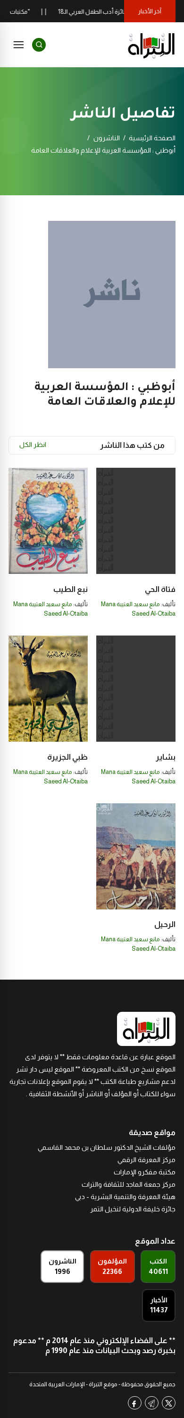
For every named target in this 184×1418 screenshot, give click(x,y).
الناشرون (106, 138)
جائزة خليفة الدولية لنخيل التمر (133, 1209)
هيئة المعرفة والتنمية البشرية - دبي (125, 1196)
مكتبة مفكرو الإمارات (145, 1172)
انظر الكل (32, 444)
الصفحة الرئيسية (152, 138)
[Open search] (39, 45)
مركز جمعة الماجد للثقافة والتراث (129, 1184)
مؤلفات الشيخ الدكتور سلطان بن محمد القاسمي (107, 1147)
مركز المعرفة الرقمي (146, 1159)
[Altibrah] (151, 44)
